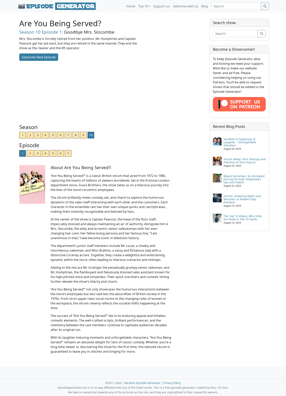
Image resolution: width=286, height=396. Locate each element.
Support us (162, 6)
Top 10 (143, 6)
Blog (204, 6)
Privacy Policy (172, 383)
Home (130, 6)
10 (91, 135)
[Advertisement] (111, 93)
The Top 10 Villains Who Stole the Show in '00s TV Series (243, 217)
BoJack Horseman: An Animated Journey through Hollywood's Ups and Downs (244, 179)
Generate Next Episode (39, 57)
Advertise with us (185, 6)
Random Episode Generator (142, 383)
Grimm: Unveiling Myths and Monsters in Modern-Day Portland (242, 199)
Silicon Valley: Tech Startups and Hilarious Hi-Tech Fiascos (245, 160)
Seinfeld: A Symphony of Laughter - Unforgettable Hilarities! (240, 142)
